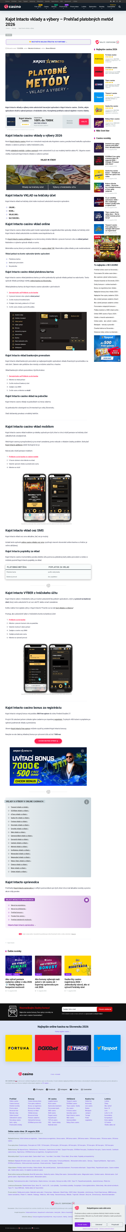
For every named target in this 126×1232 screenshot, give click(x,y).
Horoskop (13, 1120)
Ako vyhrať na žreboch (111, 1185)
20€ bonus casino (83, 1138)
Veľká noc (43, 1194)
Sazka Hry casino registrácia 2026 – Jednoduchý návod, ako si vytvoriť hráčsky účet (76, 983)
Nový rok (88, 1194)
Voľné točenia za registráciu (28, 1138)
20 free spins (54, 1145)
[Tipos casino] (99, 89)
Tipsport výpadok (57, 1163)
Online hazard (14, 1115)
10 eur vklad (65, 1156)
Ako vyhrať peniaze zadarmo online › (106, 303)
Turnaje (87, 1115)
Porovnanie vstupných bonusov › (105, 306)
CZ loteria (108, 1122)
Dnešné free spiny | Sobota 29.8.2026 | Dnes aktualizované (112, 145)
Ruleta (87, 1108)
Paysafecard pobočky (85, 1181)
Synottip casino (72, 1113)
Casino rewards (106, 1149)
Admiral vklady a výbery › (19, 847)
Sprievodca (92, 6)
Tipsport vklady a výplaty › (20, 807)
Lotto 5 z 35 (108, 1113)
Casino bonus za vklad (54, 1149)
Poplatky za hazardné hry (86, 1156)
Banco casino (36, 1161)
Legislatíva (88, 1120)
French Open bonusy (100, 1192)
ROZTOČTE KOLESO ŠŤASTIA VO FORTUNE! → (49, 42)
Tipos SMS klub (19, 1188)
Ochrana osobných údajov (106, 1228)
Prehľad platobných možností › (21, 920)
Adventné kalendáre (108, 1194)
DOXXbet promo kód (34, 1122)
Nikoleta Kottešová (34, 48)
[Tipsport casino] (99, 102)
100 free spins (109, 1145)
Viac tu (73, 934)
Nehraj (65, 1216)
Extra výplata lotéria (88, 1185)
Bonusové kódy (33, 1115)
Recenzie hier (14, 1110)
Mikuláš (69, 1194)
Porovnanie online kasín (78, 1167)
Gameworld (68, 1)
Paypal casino (52, 1115)
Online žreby (99, 1185)
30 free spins (63, 1145)
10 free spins (45, 1145)
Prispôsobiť (115, 1224)
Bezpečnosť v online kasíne (45, 1212)
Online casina (14, 1101)
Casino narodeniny (14, 1194)
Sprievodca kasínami (54, 1106)
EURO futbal (72, 1192)
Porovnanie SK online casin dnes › (105, 273)
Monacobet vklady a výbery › (21, 854)
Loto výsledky (54, 1185)
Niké (61, 1)
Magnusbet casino (88, 1174)
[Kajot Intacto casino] (11, 125)
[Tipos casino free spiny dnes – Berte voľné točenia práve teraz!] (99, 221)
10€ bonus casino (95, 1138)
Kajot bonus (21, 1152)
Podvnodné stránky (16, 1125)
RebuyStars (40, 1)
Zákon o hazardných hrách (68, 1212)
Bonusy (53, 6)
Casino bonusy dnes (34, 1101)
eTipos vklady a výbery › (19, 814)
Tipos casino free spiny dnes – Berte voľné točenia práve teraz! (112, 215)
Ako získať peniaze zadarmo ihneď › (106, 299)
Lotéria (84, 6)
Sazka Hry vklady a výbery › (20, 818)
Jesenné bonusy (98, 1181)
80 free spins (100, 1145)
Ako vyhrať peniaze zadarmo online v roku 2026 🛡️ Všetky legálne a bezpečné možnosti (18, 983)
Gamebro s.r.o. (14, 1228)
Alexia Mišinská (50, 48)
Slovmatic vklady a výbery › (20, 825)
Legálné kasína (53, 1101)
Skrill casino (52, 1113)
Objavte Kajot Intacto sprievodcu (21, 925)
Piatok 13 (23, 1194)
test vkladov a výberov (64, 608)
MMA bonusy (112, 1192)
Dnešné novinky (15, 1106)
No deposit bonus (23, 1149)
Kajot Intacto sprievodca (23, 888)
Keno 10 (107, 1108)
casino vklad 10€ (48, 248)
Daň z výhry (13, 1122)
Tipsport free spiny (67, 1149)
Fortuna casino (110, 55)
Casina (46, 6)
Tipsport (25, 1)
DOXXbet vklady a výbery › (20, 811)
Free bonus (42, 1149)
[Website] (120, 1)
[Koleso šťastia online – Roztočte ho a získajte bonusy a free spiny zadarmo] (99, 192)
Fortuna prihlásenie (63, 1161)
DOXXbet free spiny (80, 1149)
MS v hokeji (50, 1194)
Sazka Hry (32, 1)
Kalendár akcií (52, 1125)
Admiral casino (109, 1174)
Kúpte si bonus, (43, 1181)
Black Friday (64, 1192)
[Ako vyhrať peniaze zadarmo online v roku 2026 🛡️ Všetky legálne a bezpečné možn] (18, 966)
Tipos (19, 1)
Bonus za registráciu (34, 1106)
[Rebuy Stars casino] (99, 127)
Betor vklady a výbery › (18, 868)
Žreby (106, 1103)
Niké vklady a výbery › (18, 832)
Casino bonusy (14, 1103)
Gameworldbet (71, 1120)
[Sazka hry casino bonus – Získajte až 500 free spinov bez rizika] (99, 179)
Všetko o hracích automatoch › (104, 317)
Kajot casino (111, 1161)
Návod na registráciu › (18, 905)
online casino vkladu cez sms (32, 542)
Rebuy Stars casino (112, 119)
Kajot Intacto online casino (26, 1176)
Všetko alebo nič (110, 1125)
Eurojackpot (108, 1118)
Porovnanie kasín (53, 1108)
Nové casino (52, 1103)
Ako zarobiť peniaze (49, 1167)
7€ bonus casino (106, 1138)
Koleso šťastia (38, 1167)
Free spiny (37, 6)
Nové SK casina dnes (36, 1174)
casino (18, 1120)
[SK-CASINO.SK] (13, 7)
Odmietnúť (98, 1224)
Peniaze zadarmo (33, 1118)
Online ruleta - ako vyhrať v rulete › (105, 321)
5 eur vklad (57, 1156)
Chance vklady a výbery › (19, 864)
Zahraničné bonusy (34, 1120)
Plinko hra (107, 1181)
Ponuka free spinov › (18, 916)
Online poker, (53, 1161)
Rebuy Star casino (61, 1174)
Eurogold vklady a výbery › (20, 839)
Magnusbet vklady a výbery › (21, 857)
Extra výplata (109, 1120)
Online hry (88, 1101)
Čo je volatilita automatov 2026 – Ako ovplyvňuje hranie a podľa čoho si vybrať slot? (112, 201)
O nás (52, 1074)
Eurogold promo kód (51, 1152)
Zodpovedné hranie (31, 1212)
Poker (87, 1118)
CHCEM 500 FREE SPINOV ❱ (48, 741)
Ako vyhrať (108, 1106)
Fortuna (7, 1)
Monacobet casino (40, 1176)
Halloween (56, 1192)
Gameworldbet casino (74, 1174)
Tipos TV (74, 1181)
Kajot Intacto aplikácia (13, 445)
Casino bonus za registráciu (47, 1138)
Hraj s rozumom (57, 1216)
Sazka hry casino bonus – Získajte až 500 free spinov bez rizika (112, 173)
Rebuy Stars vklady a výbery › (21, 861)
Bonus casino (61, 1138)
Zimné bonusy (96, 1194)
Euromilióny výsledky (66, 1185)
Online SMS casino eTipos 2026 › (105, 314)
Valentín (29, 1194)
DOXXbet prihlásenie (14, 1163)
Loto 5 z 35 (45, 1185)
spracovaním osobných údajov (94, 1014)
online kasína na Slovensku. (41, 281)
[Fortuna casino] (99, 63)
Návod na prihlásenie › (18, 909)
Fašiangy (36, 1194)
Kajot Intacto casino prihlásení (19, 239)
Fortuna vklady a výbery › (19, 821)
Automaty (88, 1103)
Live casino (88, 1106)
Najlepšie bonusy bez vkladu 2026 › (106, 292)
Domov (8, 28)
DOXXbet (14, 1)
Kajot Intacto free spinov (20, 729)
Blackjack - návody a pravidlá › (104, 325)
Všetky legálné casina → (63, 1031)
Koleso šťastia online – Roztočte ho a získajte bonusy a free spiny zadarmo (112, 187)
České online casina (17, 1170)
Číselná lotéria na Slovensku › (104, 328)
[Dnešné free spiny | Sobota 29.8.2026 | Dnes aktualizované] (99, 152)
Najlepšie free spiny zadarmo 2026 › (106, 295)
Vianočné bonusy (60, 1194)
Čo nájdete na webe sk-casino (34, 1170)
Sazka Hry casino (111, 106)
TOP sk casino (52, 1120)
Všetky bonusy (33, 1113)
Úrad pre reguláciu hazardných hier (42, 1216)
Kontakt (58, 1074)
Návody (14, 28)
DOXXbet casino (111, 68)
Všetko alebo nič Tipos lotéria (34, 1188)
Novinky (101, 6)
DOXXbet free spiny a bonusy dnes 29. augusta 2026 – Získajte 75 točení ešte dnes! (112, 160)
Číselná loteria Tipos (28, 1185)
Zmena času (48, 1192)
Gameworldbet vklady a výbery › (22, 836)
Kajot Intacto (54, 1)
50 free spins (82, 1145)
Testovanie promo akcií (21, 1181)
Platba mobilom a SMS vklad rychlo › (106, 310)
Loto (106, 1110)
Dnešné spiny (23, 1145)
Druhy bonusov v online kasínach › (105, 284)
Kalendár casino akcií (36, 1192)
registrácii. (58, 719)
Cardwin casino (99, 1174)
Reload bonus (33, 1149)
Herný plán (57, 1212)
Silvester (82, 1194)
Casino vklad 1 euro (39, 1156)
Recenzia (70, 120)
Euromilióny (108, 1115)
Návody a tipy (14, 1113)
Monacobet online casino (78, 1161)
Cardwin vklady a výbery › (19, 843)
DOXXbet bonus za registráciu (34, 1152)
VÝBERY (53, 160)
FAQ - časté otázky (54, 1122)
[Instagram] (117, 1)
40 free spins (73, 1145)
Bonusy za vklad (33, 1110)
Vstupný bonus (38, 117)
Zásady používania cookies (90, 1228)
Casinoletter (111, 6)
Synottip (47, 1)
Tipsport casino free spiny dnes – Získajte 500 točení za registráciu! (112, 228)
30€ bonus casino (71, 1138)
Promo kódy (63, 6)
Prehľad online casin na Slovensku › (106, 270)
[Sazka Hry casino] (99, 114)
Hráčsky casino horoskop (25, 1167)
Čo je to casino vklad (25, 1156)
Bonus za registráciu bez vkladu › (105, 288)
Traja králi (75, 1194)
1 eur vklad (49, 1156)
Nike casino (70, 1118)
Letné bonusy (89, 1192)
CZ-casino (45, 1083)
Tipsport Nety (91, 1167)
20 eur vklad (73, 1156)
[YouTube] (114, 1)
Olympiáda (80, 1192)
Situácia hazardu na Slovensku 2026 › (107, 281)
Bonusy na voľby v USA (64, 1181)
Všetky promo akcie (23, 1192)
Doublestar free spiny (94, 1149)
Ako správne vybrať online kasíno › (106, 277)
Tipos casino (110, 80)
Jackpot (87, 1113)
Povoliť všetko (82, 1224)
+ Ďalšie (75, 1)
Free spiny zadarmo (34, 1103)
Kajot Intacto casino (25, 119)
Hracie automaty (45, 1163)
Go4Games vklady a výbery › (20, 850)
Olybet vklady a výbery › (19, 872)
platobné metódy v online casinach (24, 151)
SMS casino (52, 1110)
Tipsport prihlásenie (100, 1161)
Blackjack (88, 1110)
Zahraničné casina (15, 1118)
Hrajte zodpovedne (25, 1228)
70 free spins (91, 1145)
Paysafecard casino (102, 1167)
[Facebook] (110, 1)
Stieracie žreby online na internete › (106, 332)
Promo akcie (74, 6)
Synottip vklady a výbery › (19, 829)
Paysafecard (52, 1118)
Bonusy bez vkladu (34, 1108)
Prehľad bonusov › (17, 912)
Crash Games (33, 1181)
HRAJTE (84, 122)
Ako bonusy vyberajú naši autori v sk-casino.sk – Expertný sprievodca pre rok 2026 (47, 983)
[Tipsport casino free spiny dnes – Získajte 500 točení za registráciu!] (99, 233)
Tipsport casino (111, 93)
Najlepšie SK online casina (23, 1161)
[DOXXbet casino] (99, 76)
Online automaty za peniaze (30, 1163)
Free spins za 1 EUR (34, 1145)
